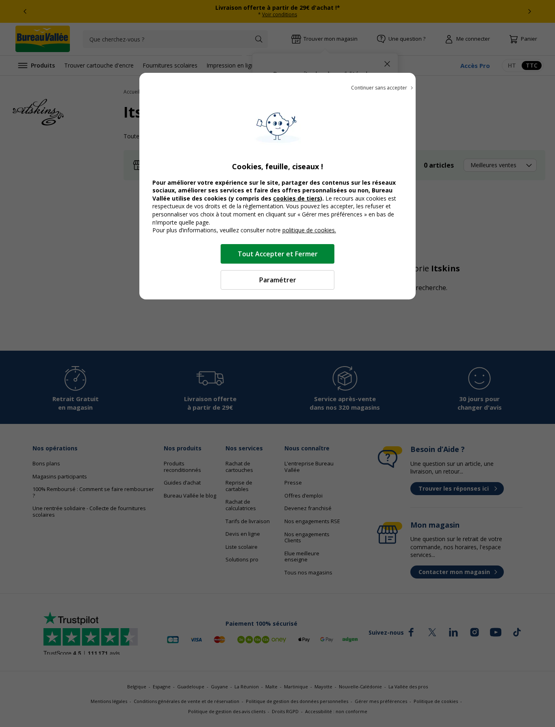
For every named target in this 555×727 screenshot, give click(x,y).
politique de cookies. (309, 230)
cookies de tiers (296, 198)
